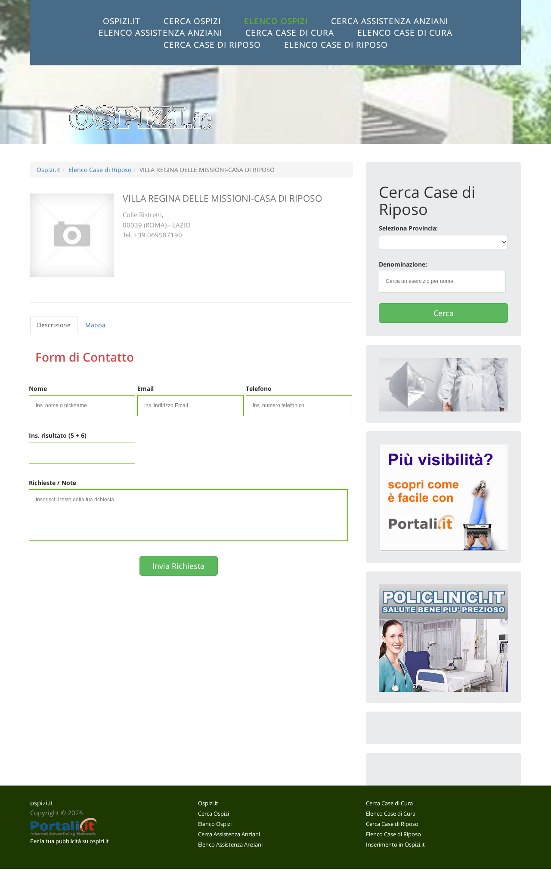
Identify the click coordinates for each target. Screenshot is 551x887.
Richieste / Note (52, 483)
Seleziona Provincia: (408, 228)
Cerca (443, 313)
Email (145, 388)
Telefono (259, 388)
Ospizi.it (121, 21)
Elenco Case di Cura (404, 32)
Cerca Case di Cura (289, 32)
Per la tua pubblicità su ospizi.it (69, 841)
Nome (38, 388)
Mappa (95, 325)
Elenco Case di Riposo (336, 44)
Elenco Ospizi (276, 21)
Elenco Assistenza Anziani (160, 32)
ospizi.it (41, 802)
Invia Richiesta (178, 566)
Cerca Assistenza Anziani (389, 21)
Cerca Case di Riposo (212, 44)
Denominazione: (403, 264)
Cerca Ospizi (192, 21)
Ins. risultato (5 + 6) (58, 435)
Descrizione (54, 325)
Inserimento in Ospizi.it (395, 844)
